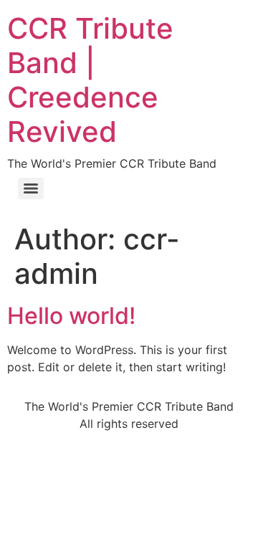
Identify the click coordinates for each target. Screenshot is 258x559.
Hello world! (71, 316)
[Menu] (31, 188)
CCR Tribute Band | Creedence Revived (90, 80)
